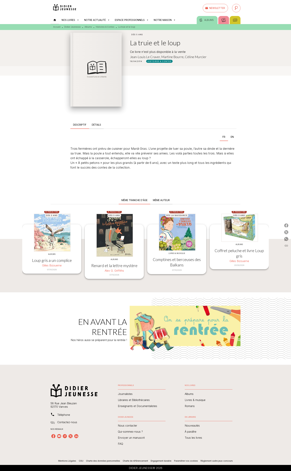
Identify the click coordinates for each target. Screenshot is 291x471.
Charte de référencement (135, 461)
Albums (88, 27)
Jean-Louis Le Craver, (145, 57)
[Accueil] (65, 8)
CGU (81, 461)
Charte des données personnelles (103, 461)
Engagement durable (161, 461)
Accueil (56, 27)
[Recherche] (236, 8)
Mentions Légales (67, 461)
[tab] (55, 20)
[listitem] (53, 436)
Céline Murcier (195, 57)
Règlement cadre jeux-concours (217, 461)
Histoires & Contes (105, 27)
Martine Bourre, (173, 57)
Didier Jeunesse (72, 27)
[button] (215, 8)
